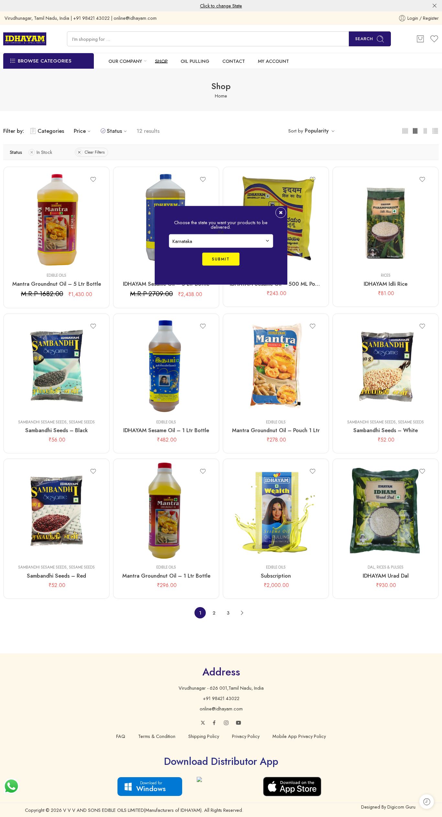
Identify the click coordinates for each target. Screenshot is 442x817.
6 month (247, 540)
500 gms (28, 405)
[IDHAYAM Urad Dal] (385, 510)
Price (80, 131)
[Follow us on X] (203, 722)
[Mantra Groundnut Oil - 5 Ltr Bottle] (56, 219)
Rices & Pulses (390, 567)
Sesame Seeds (82, 422)
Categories (51, 131)
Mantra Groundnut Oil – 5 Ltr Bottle (56, 284)
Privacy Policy (246, 736)
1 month (247, 531)
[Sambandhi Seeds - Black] (56, 365)
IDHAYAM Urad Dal (386, 576)
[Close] (434, 6)
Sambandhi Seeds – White (385, 430)
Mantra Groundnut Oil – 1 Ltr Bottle (166, 576)
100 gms (28, 395)
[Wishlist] (93, 179)
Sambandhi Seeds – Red (56, 576)
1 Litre (138, 405)
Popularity (317, 130)
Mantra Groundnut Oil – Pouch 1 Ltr (276, 430)
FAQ (120, 736)
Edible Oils (56, 275)
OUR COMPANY (125, 61)
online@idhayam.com (221, 708)
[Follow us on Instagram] (226, 723)
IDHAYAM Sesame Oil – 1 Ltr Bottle (166, 430)
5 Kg (357, 550)
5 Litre (28, 258)
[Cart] (420, 38)
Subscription (276, 576)
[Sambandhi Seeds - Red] (56, 510)
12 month (247, 550)
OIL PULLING (195, 61)
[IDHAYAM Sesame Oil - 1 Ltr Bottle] (166, 365)
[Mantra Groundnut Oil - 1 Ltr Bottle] (166, 510)
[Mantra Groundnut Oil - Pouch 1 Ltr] (276, 365)
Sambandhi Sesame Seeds (42, 422)
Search (364, 39)
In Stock (44, 152)
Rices (386, 275)
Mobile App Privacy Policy (299, 736)
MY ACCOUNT (273, 61)
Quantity (18, 249)
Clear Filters (95, 152)
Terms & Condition (156, 736)
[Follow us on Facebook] (214, 722)
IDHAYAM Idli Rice (385, 284)
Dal (371, 567)
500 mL (138, 395)
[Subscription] (276, 510)
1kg (357, 258)
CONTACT (233, 61)
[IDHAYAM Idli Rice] (385, 219)
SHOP (161, 61)
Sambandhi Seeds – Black (56, 430)
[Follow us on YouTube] (238, 723)
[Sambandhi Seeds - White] (385, 365)
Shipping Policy (203, 736)
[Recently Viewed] (426, 801)
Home (221, 95)
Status (114, 131)
